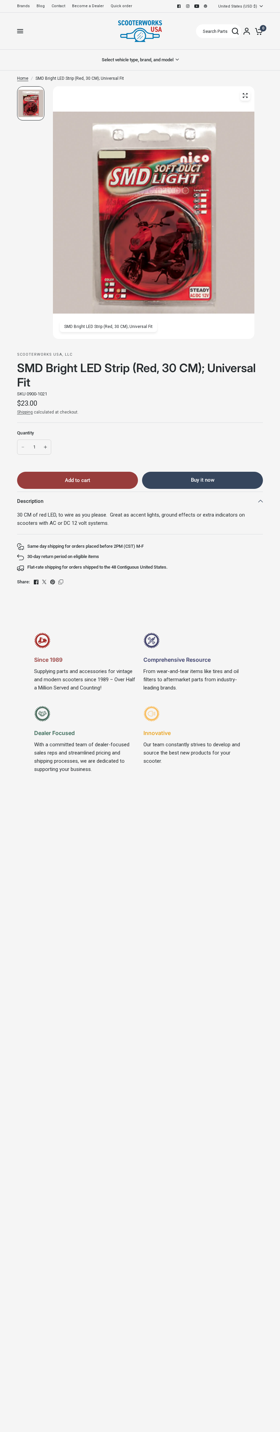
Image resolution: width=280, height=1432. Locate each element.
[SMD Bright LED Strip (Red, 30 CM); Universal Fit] (245, 95)
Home (22, 78)
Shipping (25, 412)
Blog (41, 6)
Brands (23, 6)
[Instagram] (187, 6)
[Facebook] (178, 6)
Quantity (25, 432)
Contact (58, 6)
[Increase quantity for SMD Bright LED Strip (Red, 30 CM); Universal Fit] (45, 447)
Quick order (121, 6)
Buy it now (202, 480)
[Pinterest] (205, 6)
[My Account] (246, 31)
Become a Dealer (88, 6)
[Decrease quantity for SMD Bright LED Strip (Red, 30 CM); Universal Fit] (22, 447)
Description (30, 501)
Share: (23, 581)
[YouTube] (196, 6)
